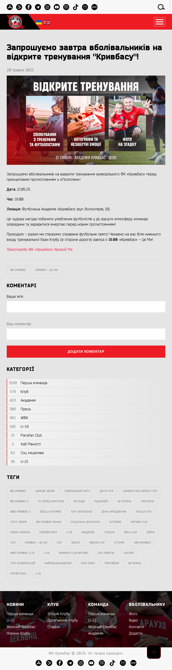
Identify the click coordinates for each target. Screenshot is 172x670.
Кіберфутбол (48, 532)
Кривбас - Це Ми (46, 270)
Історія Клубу (58, 614)
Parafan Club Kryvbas (73, 553)
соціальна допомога (85, 522)
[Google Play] (19, 7)
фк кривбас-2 (19, 501)
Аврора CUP (97, 542)
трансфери (111, 563)
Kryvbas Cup (139, 522)
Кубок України (20, 532)
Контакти (136, 627)
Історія (119, 542)
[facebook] (29, 7)
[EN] (46, 22)
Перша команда (20, 614)
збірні (75, 542)
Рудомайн (101, 501)
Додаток (136, 633)
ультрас (129, 553)
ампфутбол (18, 573)
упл (59, 542)
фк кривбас (18, 270)
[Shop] (94, 7)
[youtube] (57, 7)
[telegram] (38, 7)
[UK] (38, 22)
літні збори (18, 522)
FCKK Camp (88, 563)
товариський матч (77, 491)
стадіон (109, 532)
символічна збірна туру (140, 491)
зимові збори (45, 491)
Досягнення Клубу (62, 620)
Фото (133, 614)
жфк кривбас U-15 (22, 553)
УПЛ (12, 542)
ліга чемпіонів (81, 511)
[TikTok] (76, 7)
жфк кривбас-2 (20, 511)
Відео (133, 620)
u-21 (38, 573)
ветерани (134, 563)
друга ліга (106, 491)
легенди (79, 501)
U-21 (11, 620)
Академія (88, 532)
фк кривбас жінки (48, 522)
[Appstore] (10, 7)
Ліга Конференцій (22, 563)
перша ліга (144, 511)
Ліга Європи (106, 553)
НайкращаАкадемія (58, 563)
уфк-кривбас (142, 542)
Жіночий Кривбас (21, 627)
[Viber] (66, 7)
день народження (113, 511)
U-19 (69, 532)
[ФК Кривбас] (15, 21)
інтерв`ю (115, 522)
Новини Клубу (18, 633)
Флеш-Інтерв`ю (50, 511)
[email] (85, 7)
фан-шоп (130, 532)
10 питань (124, 501)
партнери (147, 501)
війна (151, 532)
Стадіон (53, 627)
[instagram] (47, 7)
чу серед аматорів (51, 501)
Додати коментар (86, 351)
